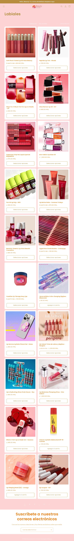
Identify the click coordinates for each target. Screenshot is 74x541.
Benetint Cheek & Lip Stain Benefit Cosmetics (18, 249)
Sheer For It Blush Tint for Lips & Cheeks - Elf (20, 107)
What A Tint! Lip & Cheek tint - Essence (19, 440)
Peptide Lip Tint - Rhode (47, 60)
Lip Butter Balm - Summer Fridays (51, 202)
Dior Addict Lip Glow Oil (47, 155)
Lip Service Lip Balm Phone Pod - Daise (19, 344)
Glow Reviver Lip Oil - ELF (47, 107)
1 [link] (24, 504)
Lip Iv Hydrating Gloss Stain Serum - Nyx (20, 392)
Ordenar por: (33, 23)
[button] (4, 6)
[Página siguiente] (49, 504)
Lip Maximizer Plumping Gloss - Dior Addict (51, 392)
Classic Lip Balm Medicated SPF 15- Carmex (51, 440)
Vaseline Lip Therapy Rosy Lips (16, 296)
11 (44, 504)
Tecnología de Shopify (46, 538)
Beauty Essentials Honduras (33, 538)
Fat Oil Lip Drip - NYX (13, 202)
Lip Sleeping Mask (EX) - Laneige (17, 488)
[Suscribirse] (51, 530)
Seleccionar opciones (20, 67)
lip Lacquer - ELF (45, 488)
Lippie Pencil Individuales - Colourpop (52, 248)
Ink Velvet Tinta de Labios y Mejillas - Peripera (52, 345)
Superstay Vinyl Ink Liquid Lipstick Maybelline (18, 155)
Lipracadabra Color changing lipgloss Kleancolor (52, 297)
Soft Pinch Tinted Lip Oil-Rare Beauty (19, 60)
